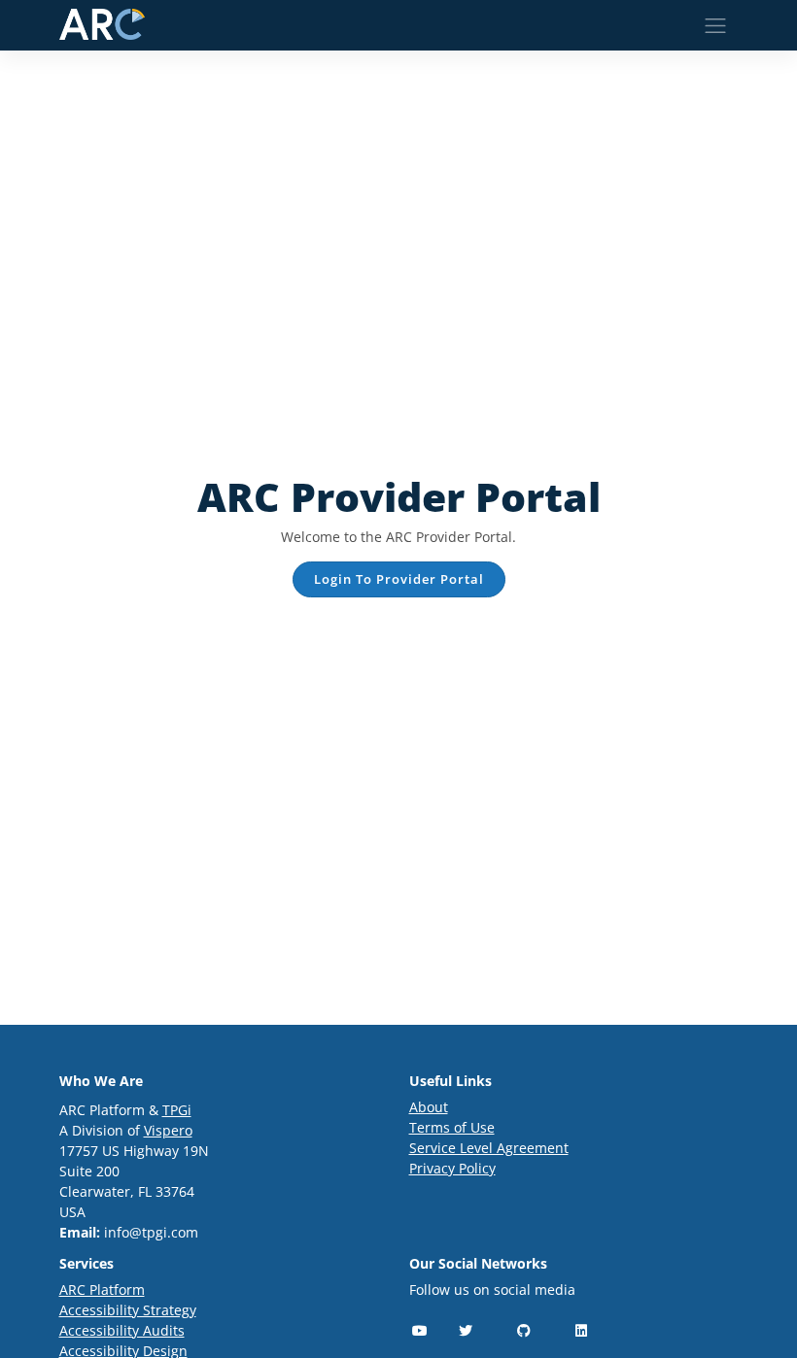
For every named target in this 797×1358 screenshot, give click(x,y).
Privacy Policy (452, 1168)
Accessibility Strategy (127, 1310)
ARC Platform (102, 1289)
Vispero (168, 1130)
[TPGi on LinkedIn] (582, 1330)
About (428, 1107)
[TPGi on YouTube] (420, 1330)
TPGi (176, 1110)
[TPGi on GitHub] (524, 1330)
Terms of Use (452, 1127)
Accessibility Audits (122, 1330)
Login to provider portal (399, 579)
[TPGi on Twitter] (466, 1330)
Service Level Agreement (489, 1147)
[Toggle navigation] (715, 26)
